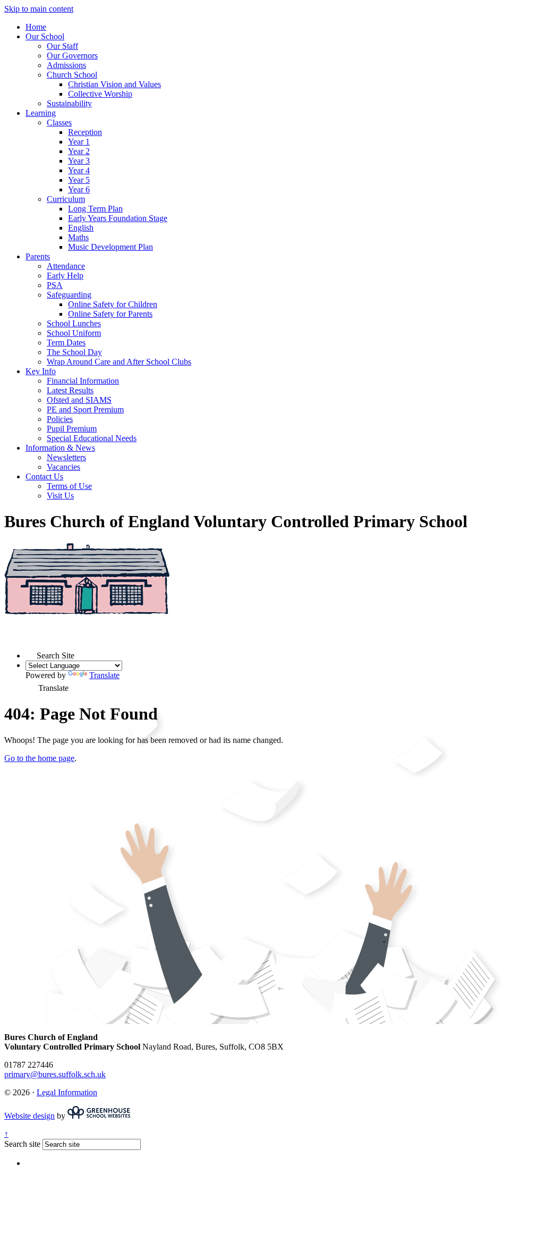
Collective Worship (100, 93)
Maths (78, 237)
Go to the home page (39, 758)
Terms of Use (69, 486)
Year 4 (79, 170)
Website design (29, 1115)
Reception (85, 132)
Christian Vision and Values (114, 84)
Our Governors (72, 55)
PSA (55, 285)
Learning (41, 112)
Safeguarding (69, 294)
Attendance (66, 266)
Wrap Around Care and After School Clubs (119, 361)
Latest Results (70, 390)
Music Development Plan (110, 246)
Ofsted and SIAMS (79, 399)
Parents (38, 256)
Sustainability (69, 103)
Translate (104, 675)
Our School (45, 36)
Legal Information (67, 1092)
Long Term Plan (95, 208)
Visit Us (60, 495)
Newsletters (66, 457)
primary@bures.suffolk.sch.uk (55, 1074)
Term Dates (66, 342)
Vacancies (63, 466)
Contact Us (44, 476)
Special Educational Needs (92, 438)
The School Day (74, 352)
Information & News (60, 447)
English (81, 227)
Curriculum (66, 199)
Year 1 (79, 141)
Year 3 (79, 160)
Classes (59, 122)
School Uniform (74, 332)
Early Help (65, 275)
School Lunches (74, 323)
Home (36, 26)
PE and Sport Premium (85, 409)
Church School (72, 74)
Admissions (66, 65)
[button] (31, 652)
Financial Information (83, 380)
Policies (60, 419)
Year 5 (79, 179)
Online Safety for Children (112, 304)
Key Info (41, 371)
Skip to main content (38, 8)
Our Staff (62, 45)
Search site (22, 1143)
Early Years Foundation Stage (117, 218)
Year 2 (79, 151)
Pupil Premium (72, 428)
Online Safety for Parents (110, 313)
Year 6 (79, 189)
